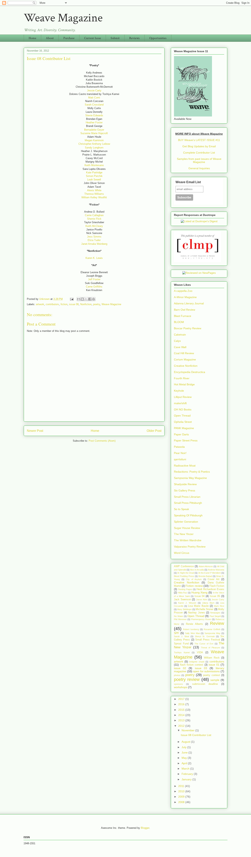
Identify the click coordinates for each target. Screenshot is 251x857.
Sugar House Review (187, 527)
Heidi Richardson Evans (210, 589)
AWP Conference (184, 566)
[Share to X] (86, 299)
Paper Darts (181, 434)
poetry (96, 304)
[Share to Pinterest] (93, 299)
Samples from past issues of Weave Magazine (199, 160)
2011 (181, 786)
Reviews (134, 38)
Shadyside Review (185, 484)
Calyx (177, 340)
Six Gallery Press (184, 490)
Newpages (215, 612)
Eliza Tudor (94, 240)
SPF (176, 633)
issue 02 (180, 668)
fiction (64, 304)
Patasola (179, 446)
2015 (181, 709)
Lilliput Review (183, 396)
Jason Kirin (201, 599)
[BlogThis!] (82, 299)
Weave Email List (188, 182)
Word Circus (181, 552)
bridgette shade (197, 661)
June (185, 752)
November (188, 730)
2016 (181, 704)
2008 (181, 802)
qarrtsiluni (180, 459)
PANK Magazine (184, 428)
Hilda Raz (182, 592)
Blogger (145, 827)
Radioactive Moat (185, 465)
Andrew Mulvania (216, 570)
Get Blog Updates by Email (199, 146)
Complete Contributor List (199, 152)
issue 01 (214, 664)
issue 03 (201, 668)
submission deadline (205, 684)
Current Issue (92, 38)
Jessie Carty (94, 90)
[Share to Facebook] (90, 299)
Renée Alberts (194, 624)
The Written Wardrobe (187, 540)
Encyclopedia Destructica (189, 372)
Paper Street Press (185, 440)
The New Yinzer (184, 534)
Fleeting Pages (185, 589)
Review (217, 623)
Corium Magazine (185, 359)
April (185, 763)
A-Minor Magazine (185, 297)
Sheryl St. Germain (205, 636)
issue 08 (74, 304)
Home (32, 38)
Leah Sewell (94, 179)
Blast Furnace (182, 316)
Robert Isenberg (191, 629)
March (186, 768)
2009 (181, 796)
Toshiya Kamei (182, 652)
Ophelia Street (183, 421)
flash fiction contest (191, 664)
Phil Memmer (180, 619)
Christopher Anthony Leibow (94, 143)
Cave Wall (180, 347)
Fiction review (194, 585)
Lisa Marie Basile (198, 606)
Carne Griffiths (94, 286)
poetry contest (211, 675)
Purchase (69, 38)
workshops (180, 687)
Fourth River (181, 378)
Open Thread (182, 415)
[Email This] (79, 299)
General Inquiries (199, 168)
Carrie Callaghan (94, 215)
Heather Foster (94, 122)
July (184, 747)
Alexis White (94, 190)
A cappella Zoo (183, 290)
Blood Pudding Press (184, 576)
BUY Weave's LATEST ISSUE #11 (199, 140)
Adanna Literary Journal (189, 303)
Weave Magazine (63, 17)
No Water (178, 616)
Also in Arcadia (197, 570)
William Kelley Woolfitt (94, 197)
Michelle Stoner (204, 609)
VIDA (200, 652)
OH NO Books (182, 409)
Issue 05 (215, 596)
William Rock (212, 657)
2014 (181, 715)
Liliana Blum (208, 603)
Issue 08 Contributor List (196, 735)
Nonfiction (86, 304)
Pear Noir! (180, 453)
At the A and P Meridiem (209, 573)
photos (177, 675)
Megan (89, 140)
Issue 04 (200, 596)
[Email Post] (71, 298)
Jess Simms (94, 236)
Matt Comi (94, 97)
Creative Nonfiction (185, 365)
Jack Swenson (182, 599)
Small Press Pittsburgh (188, 502)
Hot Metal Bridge (184, 384)
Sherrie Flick (94, 218)
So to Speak (181, 509)
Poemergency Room (201, 619)
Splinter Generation (186, 521)
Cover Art (213, 579)
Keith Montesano (94, 165)
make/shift (180, 403)
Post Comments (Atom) (102, 440)
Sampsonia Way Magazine (190, 477)
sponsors (178, 684)
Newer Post (35, 430)
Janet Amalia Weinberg (94, 243)
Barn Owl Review (184, 309)
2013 (181, 720)
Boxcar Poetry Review (187, 328)
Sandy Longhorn (94, 147)
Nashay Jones (196, 612)
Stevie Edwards (94, 115)
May (185, 757)
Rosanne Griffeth (212, 629)
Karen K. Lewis (94, 258)
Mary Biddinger (184, 609)
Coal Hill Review (184, 353)
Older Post (154, 430)
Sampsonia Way (212, 633)
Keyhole (179, 390)
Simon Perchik (94, 176)
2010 (181, 791)
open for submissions (206, 671)
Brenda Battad (205, 576)
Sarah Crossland (94, 104)
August (186, 741)
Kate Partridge (94, 172)
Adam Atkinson (206, 566)
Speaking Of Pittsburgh (188, 515)
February (188, 773)
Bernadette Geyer (94, 129)
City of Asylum (194, 579)
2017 (181, 699)
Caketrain (180, 334)
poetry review (187, 679)
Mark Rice (219, 606)
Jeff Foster (94, 279)
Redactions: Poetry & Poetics (192, 471)
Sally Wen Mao (192, 633)
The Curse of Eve (204, 643)
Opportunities (157, 38)
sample (214, 679)
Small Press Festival (207, 639)
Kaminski (98, 140)
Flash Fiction (216, 586)
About (50, 38)
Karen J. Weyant (187, 603)
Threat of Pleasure (210, 647)
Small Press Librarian (187, 496)
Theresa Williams (94, 193)
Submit (115, 38)
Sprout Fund (181, 643)
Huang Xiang (199, 592)
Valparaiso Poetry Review (190, 546)
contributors (52, 304)
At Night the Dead (185, 573)
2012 (181, 725)
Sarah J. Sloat (181, 636)
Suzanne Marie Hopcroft (94, 133)
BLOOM (179, 322)
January (187, 779)
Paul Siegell (215, 616)
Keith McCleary (94, 226)
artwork (40, 304)
